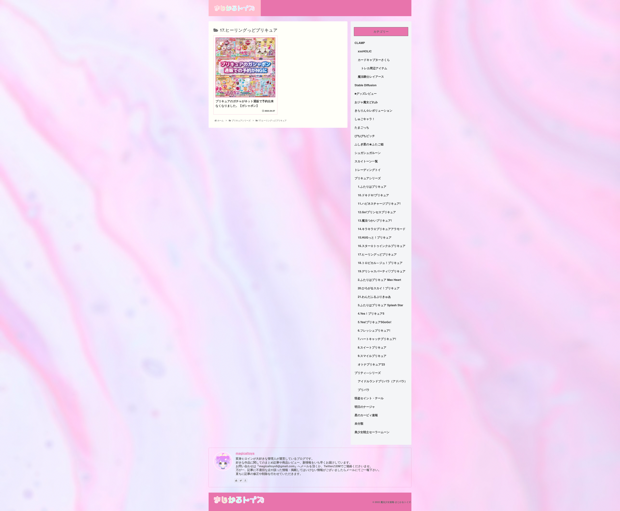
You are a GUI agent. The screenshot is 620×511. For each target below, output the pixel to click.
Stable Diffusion (366, 85)
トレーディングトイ (368, 170)
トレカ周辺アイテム (374, 68)
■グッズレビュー (366, 93)
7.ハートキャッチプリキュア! (377, 339)
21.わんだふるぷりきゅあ (374, 297)
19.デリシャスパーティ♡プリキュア (381, 271)
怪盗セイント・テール (369, 398)
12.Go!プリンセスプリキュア (377, 212)
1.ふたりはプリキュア (372, 186)
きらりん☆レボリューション (373, 110)
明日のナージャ (365, 407)
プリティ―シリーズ (368, 373)
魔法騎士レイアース (371, 76)
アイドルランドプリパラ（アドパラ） (382, 381)
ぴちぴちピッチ (365, 136)
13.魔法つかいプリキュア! (375, 220)
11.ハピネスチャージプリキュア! (379, 203)
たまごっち (362, 127)
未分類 (359, 423)
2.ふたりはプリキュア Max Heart (379, 280)
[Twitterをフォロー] (241, 480)
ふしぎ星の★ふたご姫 (369, 144)
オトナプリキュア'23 (371, 364)
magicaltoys (245, 453)
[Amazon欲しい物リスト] (245, 480)
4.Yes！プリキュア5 (371, 313)
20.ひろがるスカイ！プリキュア (379, 288)
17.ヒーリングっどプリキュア (377, 254)
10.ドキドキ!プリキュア (373, 195)
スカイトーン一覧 (366, 161)
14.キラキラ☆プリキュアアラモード (381, 229)
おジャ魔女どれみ (366, 102)
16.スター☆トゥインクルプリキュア (381, 246)
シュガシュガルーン (368, 153)
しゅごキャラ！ (365, 119)
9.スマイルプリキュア (372, 356)
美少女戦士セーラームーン (372, 432)
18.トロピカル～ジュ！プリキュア (380, 263)
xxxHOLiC (365, 51)
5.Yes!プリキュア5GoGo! (374, 322)
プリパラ (363, 390)
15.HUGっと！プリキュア (375, 237)
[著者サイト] (236, 480)
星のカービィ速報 (366, 415)
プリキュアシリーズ (368, 178)
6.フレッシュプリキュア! (374, 330)
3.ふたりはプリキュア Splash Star (380, 305)
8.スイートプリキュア (372, 347)
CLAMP (360, 43)
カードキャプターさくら (374, 60)
